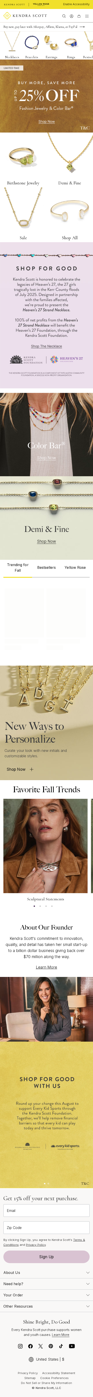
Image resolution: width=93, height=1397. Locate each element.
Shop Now (46, 458)
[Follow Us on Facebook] (30, 1347)
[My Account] (71, 15)
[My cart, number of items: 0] (79, 15)
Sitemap (30, 1378)
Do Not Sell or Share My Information (46, 1383)
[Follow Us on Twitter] (40, 1347)
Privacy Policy (36, 1244)
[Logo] (25, 15)
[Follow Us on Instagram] (20, 1347)
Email (11, 1210)
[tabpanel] (46, 618)
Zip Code (14, 1227)
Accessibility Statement (58, 1373)
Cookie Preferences (54, 1378)
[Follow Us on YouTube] (72, 1347)
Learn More (46, 967)
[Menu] (87, 15)
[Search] (64, 15)
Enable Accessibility (76, 4)
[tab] (17, 569)
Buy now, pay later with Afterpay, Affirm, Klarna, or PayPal (40, 27)
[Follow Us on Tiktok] (61, 1347)
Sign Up (46, 1257)
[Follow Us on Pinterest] (51, 1347)
